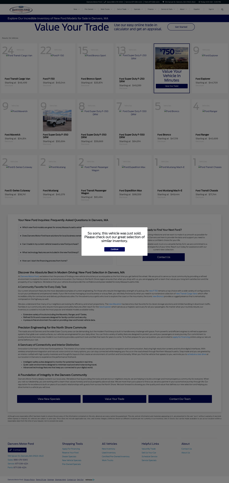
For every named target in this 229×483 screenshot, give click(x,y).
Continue (114, 249)
